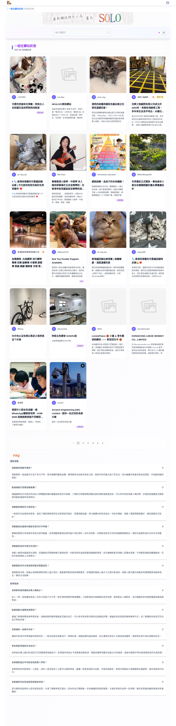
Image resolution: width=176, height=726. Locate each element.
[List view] (164, 32)
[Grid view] (159, 32)
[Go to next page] (103, 443)
